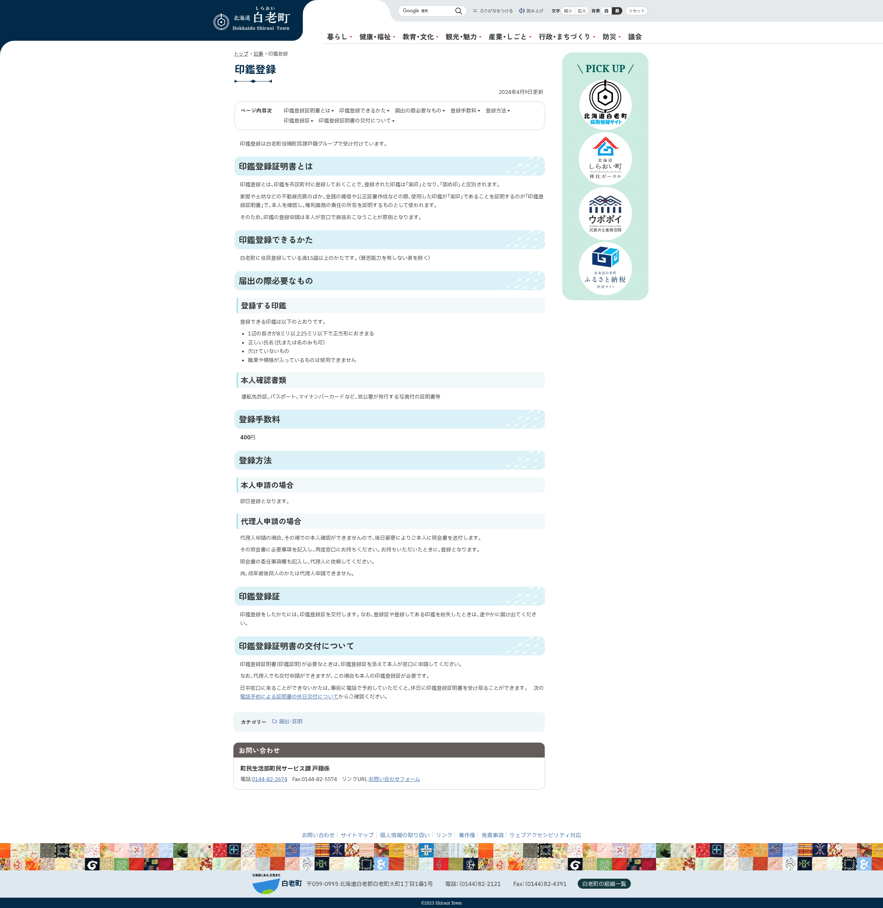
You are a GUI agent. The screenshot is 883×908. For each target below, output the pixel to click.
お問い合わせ (318, 835)
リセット (636, 11)
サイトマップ (357, 835)
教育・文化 (418, 36)
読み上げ (535, 11)
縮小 (568, 11)
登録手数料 (463, 111)
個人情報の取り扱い (405, 835)
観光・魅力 (461, 36)
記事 (258, 54)
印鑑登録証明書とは (307, 111)
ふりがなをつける (496, 11)
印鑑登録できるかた (362, 111)
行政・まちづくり (565, 36)
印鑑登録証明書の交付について (355, 121)
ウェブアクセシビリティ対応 (545, 835)
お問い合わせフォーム (394, 779)
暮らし (337, 36)
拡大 (582, 11)
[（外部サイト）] (605, 104)
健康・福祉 (375, 36)
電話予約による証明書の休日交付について (289, 697)
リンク (444, 835)
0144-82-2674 (269, 779)
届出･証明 (290, 722)
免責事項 (493, 835)
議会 (635, 36)
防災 (609, 36)
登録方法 (496, 111)
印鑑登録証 (297, 121)
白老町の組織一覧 (604, 884)
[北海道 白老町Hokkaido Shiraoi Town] (252, 18)
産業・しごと (508, 36)
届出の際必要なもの (418, 111)
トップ (241, 54)
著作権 (467, 835)
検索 (459, 11)
